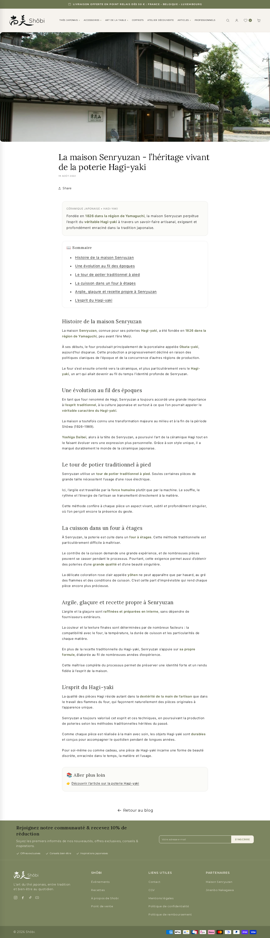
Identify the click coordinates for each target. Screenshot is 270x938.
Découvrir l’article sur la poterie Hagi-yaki (105, 783)
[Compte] (237, 20)
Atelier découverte (160, 20)
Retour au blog (138, 810)
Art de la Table (116, 20)
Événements (100, 881)
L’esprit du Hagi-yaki (93, 300)
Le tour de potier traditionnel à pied (107, 275)
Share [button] (67, 188)
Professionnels (205, 20)
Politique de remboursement (170, 914)
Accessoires (92, 20)
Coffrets (138, 20)
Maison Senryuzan (219, 881)
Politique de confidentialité (168, 906)
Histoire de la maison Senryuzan (104, 257)
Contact (154, 881)
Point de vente (102, 906)
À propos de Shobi (105, 898)
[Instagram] (16, 897)
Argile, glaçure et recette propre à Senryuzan (116, 292)
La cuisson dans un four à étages (105, 283)
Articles (184, 20)
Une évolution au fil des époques (105, 266)
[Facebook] (23, 897)
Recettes (98, 890)
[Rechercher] (228, 20)
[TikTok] (30, 897)
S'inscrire (242, 839)
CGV (151, 890)
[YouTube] (37, 897)
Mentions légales (161, 898)
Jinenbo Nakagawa (220, 890)
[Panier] (259, 20)
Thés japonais (69, 20)
